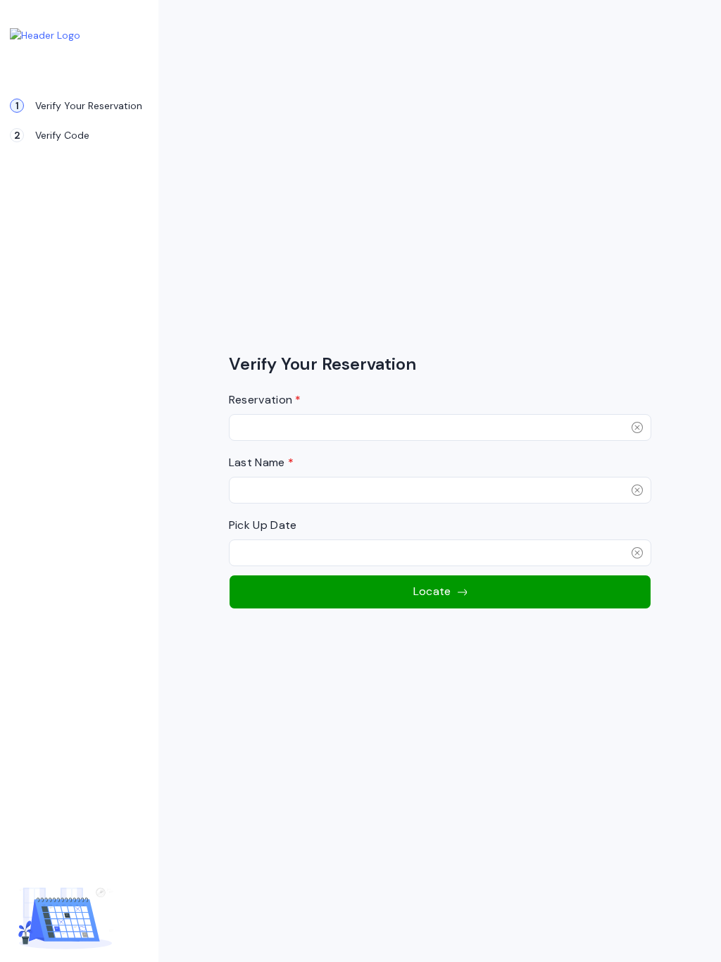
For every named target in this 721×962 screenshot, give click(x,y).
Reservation (265, 399)
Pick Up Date (263, 525)
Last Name (261, 462)
